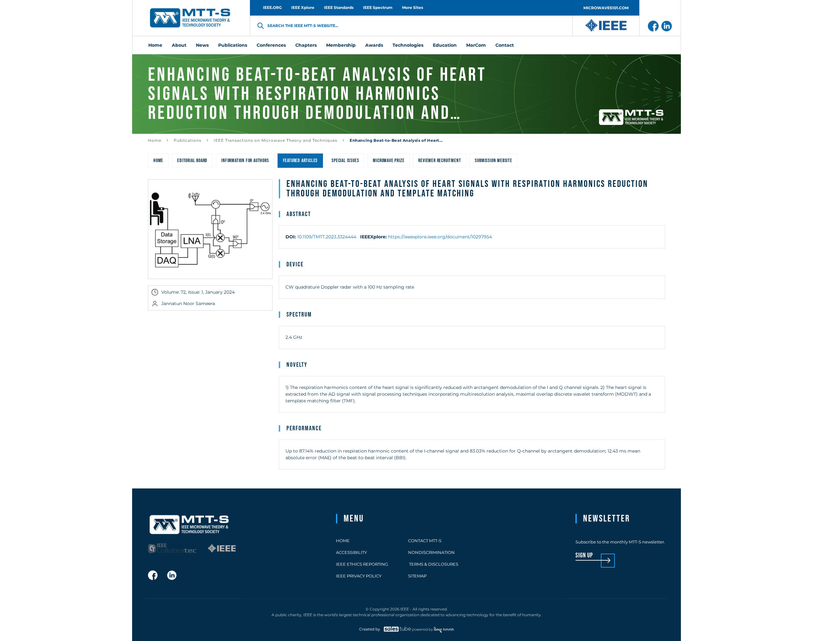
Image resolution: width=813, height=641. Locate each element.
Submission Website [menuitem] (493, 161)
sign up (584, 555)
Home (154, 140)
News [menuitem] (202, 45)
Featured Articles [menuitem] (300, 161)
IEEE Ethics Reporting (362, 564)
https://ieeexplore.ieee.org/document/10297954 (440, 237)
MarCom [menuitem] (476, 45)
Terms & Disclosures (433, 564)
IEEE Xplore (302, 7)
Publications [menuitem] (232, 45)
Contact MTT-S (424, 540)
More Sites (412, 7)
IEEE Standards (338, 7)
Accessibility (351, 552)
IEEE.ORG (272, 7)
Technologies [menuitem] (408, 45)
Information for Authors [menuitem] (245, 161)
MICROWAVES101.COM (605, 7)
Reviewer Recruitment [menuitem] (439, 161)
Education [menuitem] (445, 45)
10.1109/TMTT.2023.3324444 (326, 237)
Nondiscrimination (431, 552)
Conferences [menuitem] (271, 45)
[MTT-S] (190, 18)
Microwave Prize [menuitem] (388, 161)
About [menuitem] (179, 45)
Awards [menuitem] (374, 45)
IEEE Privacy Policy (358, 575)
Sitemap (417, 575)
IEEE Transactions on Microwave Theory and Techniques (275, 140)
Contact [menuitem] (504, 45)
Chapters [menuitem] (306, 45)
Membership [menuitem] (341, 45)
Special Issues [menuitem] (345, 161)
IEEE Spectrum (378, 7)
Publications (187, 140)
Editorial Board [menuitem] (192, 161)
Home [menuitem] (155, 45)
